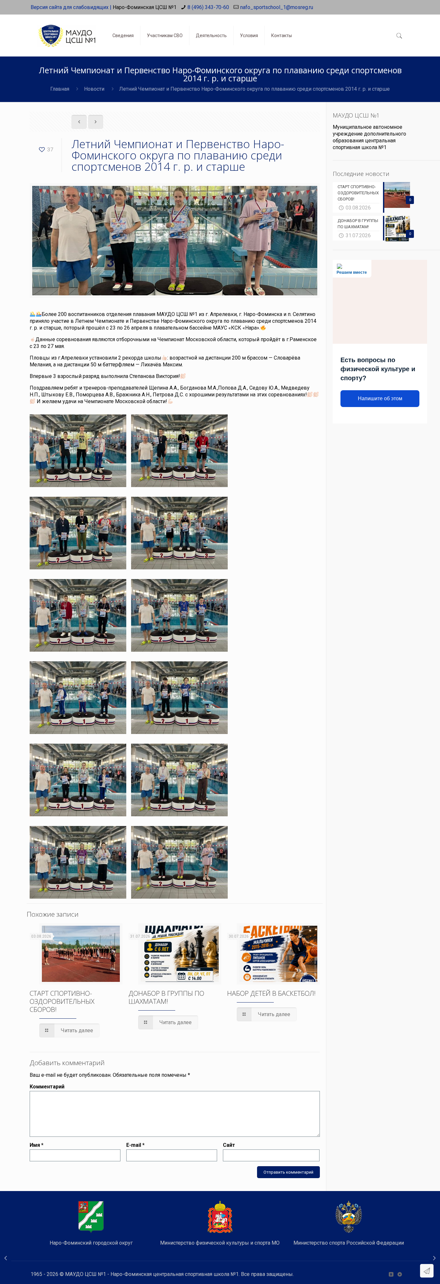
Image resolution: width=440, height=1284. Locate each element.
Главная (59, 89)
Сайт (229, 1145)
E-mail (135, 1145)
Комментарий (47, 1087)
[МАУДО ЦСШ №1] (66, 31)
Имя (36, 1145)
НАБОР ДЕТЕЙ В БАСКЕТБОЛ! (271, 993)
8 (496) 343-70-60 (208, 7)
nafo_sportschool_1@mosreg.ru (276, 7)
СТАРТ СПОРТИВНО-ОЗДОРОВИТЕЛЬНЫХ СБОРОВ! (62, 1001)
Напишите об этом (380, 398)
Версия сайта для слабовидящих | (71, 7)
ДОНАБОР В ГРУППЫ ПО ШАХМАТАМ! (166, 997)
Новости (94, 89)
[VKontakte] (390, 1274)
